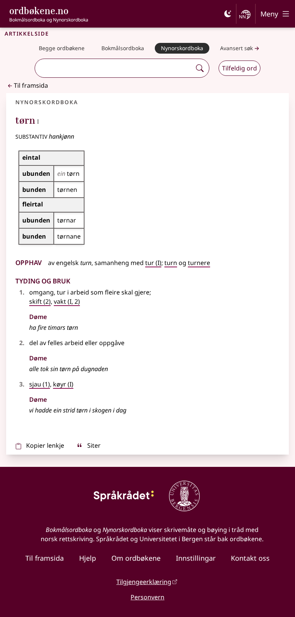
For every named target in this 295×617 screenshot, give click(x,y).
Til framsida (31, 85)
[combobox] (114, 68)
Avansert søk (236, 48)
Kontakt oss (250, 558)
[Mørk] (227, 13)
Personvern (147, 597)
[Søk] (200, 68)
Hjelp (87, 558)
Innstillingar (195, 558)
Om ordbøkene (136, 558)
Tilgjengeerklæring (143, 582)
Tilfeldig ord (239, 68)
